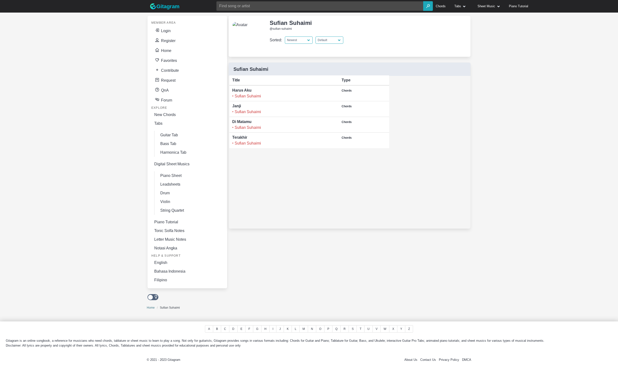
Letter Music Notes (170, 239)
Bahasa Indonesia (169, 271)
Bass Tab (168, 144)
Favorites (168, 60)
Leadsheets (170, 184)
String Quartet (172, 210)
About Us (410, 360)
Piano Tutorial (166, 222)
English (160, 263)
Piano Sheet (171, 176)
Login (165, 31)
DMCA (466, 360)
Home (165, 51)
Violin (165, 202)
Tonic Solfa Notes (169, 231)
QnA (164, 90)
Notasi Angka (165, 248)
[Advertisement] (427, 153)
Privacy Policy (449, 360)
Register (168, 41)
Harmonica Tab (173, 152)
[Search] (428, 6)
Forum (166, 100)
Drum (165, 193)
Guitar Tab (169, 135)
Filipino (160, 280)
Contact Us (428, 360)
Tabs (158, 123)
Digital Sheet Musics (172, 164)
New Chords (165, 115)
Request (168, 80)
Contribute (169, 70)
